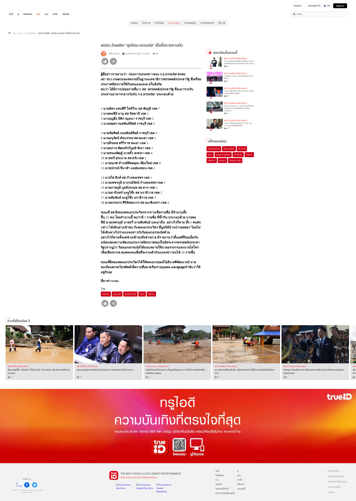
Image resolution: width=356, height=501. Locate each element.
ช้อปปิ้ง (218, 484)
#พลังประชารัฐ (130, 294)
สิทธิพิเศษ (27, 14)
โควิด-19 (146, 22)
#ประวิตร (105, 294)
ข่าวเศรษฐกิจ (190, 22)
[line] (19, 485)
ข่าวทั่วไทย (159, 22)
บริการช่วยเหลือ (334, 487)
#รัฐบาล (151, 294)
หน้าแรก (134, 22)
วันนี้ (11, 14)
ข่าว (21, 33)
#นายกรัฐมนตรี (214, 148)
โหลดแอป (297, 5)
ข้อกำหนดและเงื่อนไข (336, 476)
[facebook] (27, 485)
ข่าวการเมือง (174, 22)
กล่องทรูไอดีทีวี (222, 488)
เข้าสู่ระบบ (340, 5)
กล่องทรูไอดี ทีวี (314, 5)
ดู (18, 14)
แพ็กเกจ (240, 484)
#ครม (142, 294)
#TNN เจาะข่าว (152, 366)
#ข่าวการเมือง (229, 58)
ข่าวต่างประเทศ (207, 22)
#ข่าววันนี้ (241, 148)
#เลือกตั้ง (211, 160)
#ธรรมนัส (117, 294)
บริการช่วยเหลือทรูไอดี (225, 493)
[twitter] (34, 485)
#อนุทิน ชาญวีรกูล (223, 154)
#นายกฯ (222, 160)
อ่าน (38, 14)
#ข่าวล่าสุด (238, 154)
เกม (46, 14)
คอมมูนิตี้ (241, 488)
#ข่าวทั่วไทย (13, 366)
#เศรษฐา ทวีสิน (235, 160)
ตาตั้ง (55, 14)
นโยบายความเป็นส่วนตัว (337, 481)
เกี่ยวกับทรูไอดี (333, 471)
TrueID (17, 5)
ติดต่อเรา (331, 492)
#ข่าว (210, 154)
